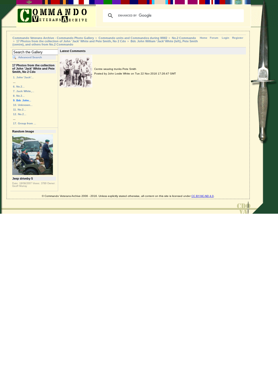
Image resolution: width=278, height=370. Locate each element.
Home (203, 37)
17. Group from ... (24, 123)
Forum (214, 37)
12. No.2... (19, 114)
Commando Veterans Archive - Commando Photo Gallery (53, 38)
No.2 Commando (184, 38)
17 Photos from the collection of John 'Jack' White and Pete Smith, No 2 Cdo (71, 41)
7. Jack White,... (23, 91)
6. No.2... (19, 86)
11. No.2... (19, 109)
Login (225, 37)
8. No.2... (19, 95)
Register (237, 37)
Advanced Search (30, 57)
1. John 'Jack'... (23, 77)
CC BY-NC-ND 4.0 (202, 195)
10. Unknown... (23, 104)
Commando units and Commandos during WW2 (133, 38)
